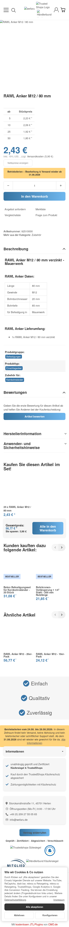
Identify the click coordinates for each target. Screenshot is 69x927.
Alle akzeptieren (34, 906)
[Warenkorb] (62, 9)
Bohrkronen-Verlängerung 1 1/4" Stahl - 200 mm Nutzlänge (47, 591)
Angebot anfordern (15, 209)
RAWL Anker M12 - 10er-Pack (50, 655)
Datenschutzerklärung (15, 899)
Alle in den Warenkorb (48, 528)
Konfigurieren (50, 915)
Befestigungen (13, 356)
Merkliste (41, 209)
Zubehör (36, 235)
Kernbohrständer (14, 379)
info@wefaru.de (19, 819)
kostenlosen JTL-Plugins (29, 924)
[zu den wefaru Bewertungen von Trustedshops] (25, 847)
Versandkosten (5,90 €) (40, 156)
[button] (34, 249)
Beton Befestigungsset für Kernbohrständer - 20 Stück (17, 590)
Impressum (59, 899)
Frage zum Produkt (46, 215)
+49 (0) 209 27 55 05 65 (23, 814)
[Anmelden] (56, 9)
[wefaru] (29, 10)
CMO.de (53, 924)
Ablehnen (19, 915)
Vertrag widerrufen (34, 833)
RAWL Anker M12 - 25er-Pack (18, 655)
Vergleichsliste (13, 215)
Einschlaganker (14, 368)
